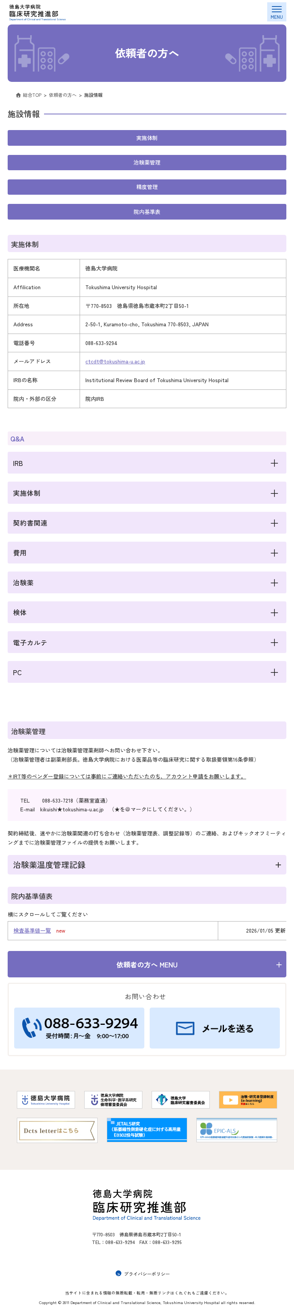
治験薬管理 (147, 162)
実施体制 (147, 138)
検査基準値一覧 (32, 930)
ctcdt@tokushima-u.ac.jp (115, 361)
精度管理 (147, 187)
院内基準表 (147, 211)
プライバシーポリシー (147, 1273)
